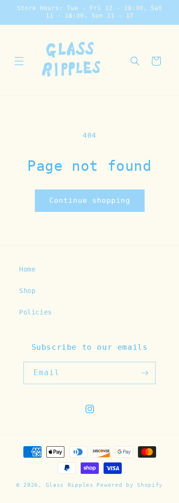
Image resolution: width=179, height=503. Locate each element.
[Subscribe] (144, 373)
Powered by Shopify (129, 485)
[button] (19, 61)
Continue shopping (89, 200)
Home (27, 269)
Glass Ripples (70, 485)
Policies (35, 312)
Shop (27, 290)
